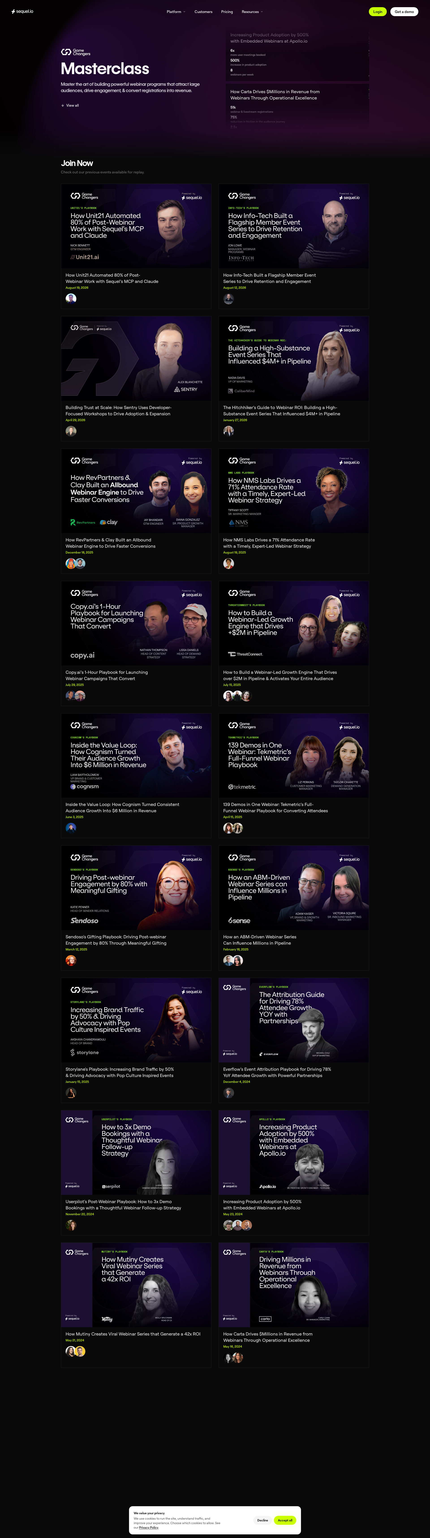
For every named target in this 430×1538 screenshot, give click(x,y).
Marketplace (224, 1433)
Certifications (149, 1451)
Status (69, 1463)
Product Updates (302, 1421)
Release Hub (299, 1427)
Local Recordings (152, 1499)
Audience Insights (227, 1439)
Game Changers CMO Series (234, 1469)
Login (377, 11)
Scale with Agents (152, 1481)
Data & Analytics (226, 1427)
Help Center (223, 1481)
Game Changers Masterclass (234, 1463)
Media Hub (147, 1493)
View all (72, 105)
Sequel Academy (226, 1475)
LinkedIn (70, 1433)
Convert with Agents (229, 1421)
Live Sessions (149, 1463)
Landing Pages (150, 1433)
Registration (148, 1445)
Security (146, 1457)
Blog (219, 1456)
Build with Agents (151, 1421)
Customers (298, 1450)
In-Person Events (151, 1439)
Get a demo (404, 11)
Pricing (296, 1456)
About (296, 1444)
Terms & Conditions (77, 1451)
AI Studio (146, 1487)
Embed (145, 1427)
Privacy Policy (73, 1457)
